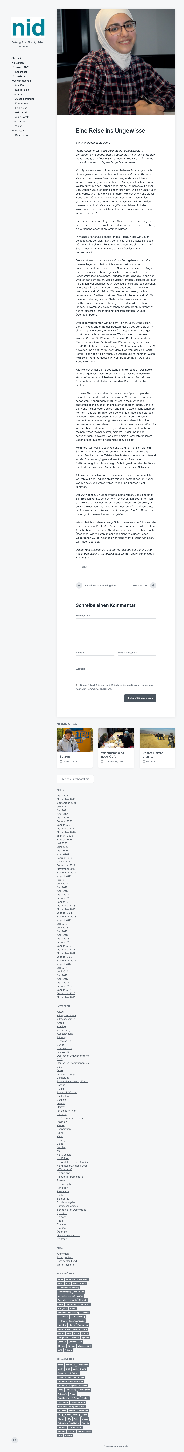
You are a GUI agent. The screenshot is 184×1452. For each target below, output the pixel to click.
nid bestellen (19, 76)
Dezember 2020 (66, 828)
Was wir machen (21, 80)
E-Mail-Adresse (127, 652)
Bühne (60, 1044)
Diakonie (83, 1300)
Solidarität (63, 1198)
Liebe (60, 1143)
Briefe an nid (64, 1041)
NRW (69, 1333)
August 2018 (64, 920)
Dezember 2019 (66, 865)
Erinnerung (63, 1077)
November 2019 (66, 868)
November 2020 (66, 832)
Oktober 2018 (65, 912)
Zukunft (68, 1350)
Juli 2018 (62, 923)
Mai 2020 (62, 850)
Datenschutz (22, 135)
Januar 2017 (64, 989)
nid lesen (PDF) (20, 67)
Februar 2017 (64, 986)
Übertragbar (19, 121)
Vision (18, 126)
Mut (59, 1151)
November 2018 (66, 909)
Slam (60, 1195)
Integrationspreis (77, 1321)
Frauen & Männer (67, 1092)
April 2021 (62, 814)
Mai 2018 (62, 931)
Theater (61, 1224)
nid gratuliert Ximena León (72, 1165)
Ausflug (61, 1026)
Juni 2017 (62, 971)
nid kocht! (21, 112)
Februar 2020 (65, 858)
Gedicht (61, 1099)
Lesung (61, 1140)
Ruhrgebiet (63, 1337)
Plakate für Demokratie (70, 1176)
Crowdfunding (64, 1292)
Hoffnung (62, 1321)
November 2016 (66, 997)
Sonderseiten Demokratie (71, 1209)
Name (80, 652)
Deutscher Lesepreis (67, 1300)
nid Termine (22, 89)
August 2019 (64, 876)
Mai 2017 (62, 975)
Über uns (17, 94)
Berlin (60, 1283)
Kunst (60, 1136)
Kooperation (22, 103)
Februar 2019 (64, 898)
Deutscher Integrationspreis (70, 1296)
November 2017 (66, 953)
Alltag (60, 1011)
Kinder (61, 1125)
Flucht (83, 566)
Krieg (60, 1329)
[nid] (28, 27)
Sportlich (62, 1213)
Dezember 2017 (66, 949)
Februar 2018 (64, 942)
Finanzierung (84, 1304)
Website (80, 668)
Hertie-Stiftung (78, 1317)
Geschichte (63, 1317)
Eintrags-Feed (65, 1257)
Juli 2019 (62, 880)
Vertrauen (62, 1239)
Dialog (60, 1070)
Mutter (61, 1333)
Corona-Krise (64, 1048)
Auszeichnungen (25, 98)
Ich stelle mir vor (66, 1110)
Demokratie (63, 1052)
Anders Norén (121, 1446)
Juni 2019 (62, 883)
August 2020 (64, 839)
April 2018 (62, 934)
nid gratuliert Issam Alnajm (72, 1162)
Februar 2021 (64, 821)
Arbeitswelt (22, 117)
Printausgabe (64, 1184)
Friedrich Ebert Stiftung (68, 1312)
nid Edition (18, 62)
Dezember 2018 (66, 905)
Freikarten (63, 1096)
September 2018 (66, 916)
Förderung (21, 108)
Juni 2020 (62, 846)
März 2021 (63, 817)
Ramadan (62, 1187)
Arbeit (60, 1022)
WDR (60, 1350)
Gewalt (61, 1103)
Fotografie (62, 1308)
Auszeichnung (65, 1033)
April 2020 (63, 854)
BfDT (68, 1283)
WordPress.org (65, 1264)
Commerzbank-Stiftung (68, 1287)
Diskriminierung (66, 1074)
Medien (61, 1147)
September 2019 (66, 872)
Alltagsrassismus (66, 1015)
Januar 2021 (64, 824)
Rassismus (63, 1191)
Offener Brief (64, 1169)
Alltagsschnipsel (66, 1019)
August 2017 (64, 964)
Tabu (60, 1220)
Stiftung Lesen (75, 1342)
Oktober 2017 (65, 956)
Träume (61, 1228)
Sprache (61, 1217)
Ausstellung (63, 1030)
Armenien (70, 1279)
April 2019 (63, 890)
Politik (76, 1333)
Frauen (73, 1308)
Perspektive (63, 1173)
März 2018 (63, 938)
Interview (62, 1121)
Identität (62, 1114)
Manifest (20, 85)
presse (85, 1333)
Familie (61, 1085)
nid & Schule (64, 1154)
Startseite (17, 58)
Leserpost (21, 71)
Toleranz (71, 1346)
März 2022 (63, 795)
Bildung (61, 1037)
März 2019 (63, 894)
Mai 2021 (62, 810)
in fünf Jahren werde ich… (72, 1118)
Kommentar (83, 615)
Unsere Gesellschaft (68, 1235)
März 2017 (63, 982)
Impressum (18, 130)
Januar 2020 (64, 861)
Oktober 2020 (65, 836)
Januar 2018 (64, 945)
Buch (75, 1283)
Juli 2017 (62, 967)
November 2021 (66, 799)
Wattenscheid (84, 1346)
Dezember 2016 (66, 993)
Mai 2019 (62, 887)
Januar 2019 (64, 901)
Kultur (60, 1132)
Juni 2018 (62, 927)
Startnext (62, 1342)
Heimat (61, 1107)
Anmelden (63, 1253)
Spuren (65, 756)
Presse (61, 1180)
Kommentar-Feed (67, 1261)
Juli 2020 (62, 843)
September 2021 (66, 802)
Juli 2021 (62, 806)
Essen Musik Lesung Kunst (72, 1081)
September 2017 (66, 960)
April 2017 (62, 978)
